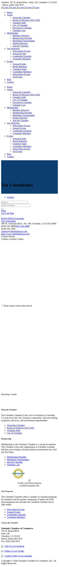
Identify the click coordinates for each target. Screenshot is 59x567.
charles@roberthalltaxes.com (14, 231)
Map (12, 213)
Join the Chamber (15, 462)
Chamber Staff (13, 430)
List (3, 213)
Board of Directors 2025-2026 (20, 428)
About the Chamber (16, 425)
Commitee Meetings (16, 517)
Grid (7, 213)
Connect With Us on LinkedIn (18, 556)
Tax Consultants (8, 221)
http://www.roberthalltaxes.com (15, 234)
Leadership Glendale (16, 514)
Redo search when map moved (18, 306)
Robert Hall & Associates (12, 218)
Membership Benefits (16, 457)
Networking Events (15, 509)
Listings (10, 197)
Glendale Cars (13, 464)
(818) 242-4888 (22, 226)
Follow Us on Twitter (14, 551)
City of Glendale (14, 433)
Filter (3, 210)
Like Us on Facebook (14, 546)
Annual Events (13, 512)
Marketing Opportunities (18, 459)
